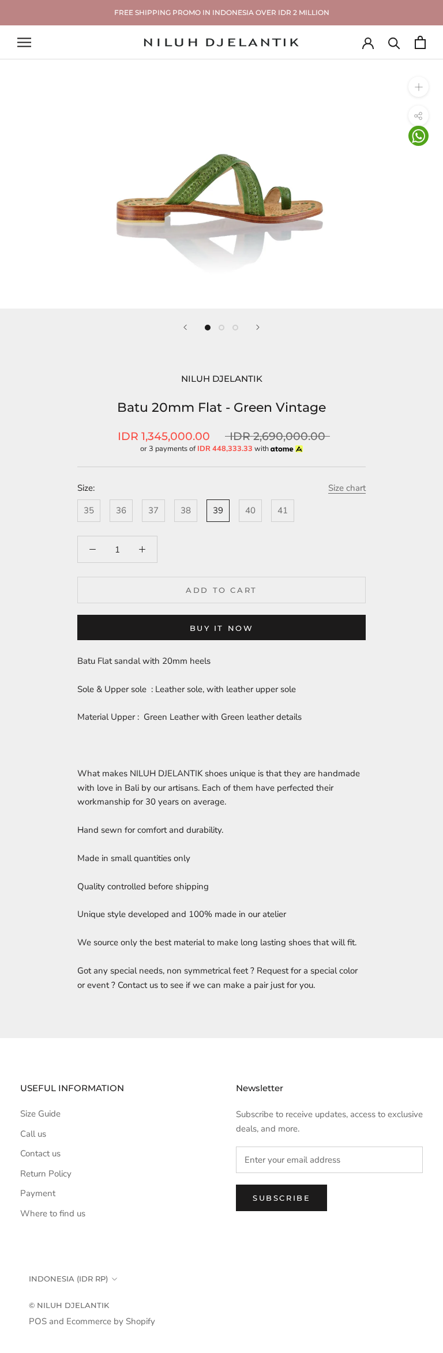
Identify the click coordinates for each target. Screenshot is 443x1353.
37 (153, 510)
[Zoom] (418, 87)
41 (282, 510)
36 (121, 510)
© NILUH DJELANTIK (69, 1305)
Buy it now (222, 628)
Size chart (347, 488)
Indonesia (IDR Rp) (68, 1278)
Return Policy (46, 1173)
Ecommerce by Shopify (110, 1321)
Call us (33, 1134)
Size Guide (40, 1113)
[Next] (258, 327)
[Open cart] (420, 42)
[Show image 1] (208, 327)
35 (89, 510)
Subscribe (281, 1197)
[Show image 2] (221, 327)
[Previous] (185, 327)
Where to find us (52, 1213)
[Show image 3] (235, 327)
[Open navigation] (24, 42)
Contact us (40, 1153)
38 (186, 510)
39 (218, 510)
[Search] (394, 42)
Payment (37, 1193)
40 (250, 510)
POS (38, 1321)
